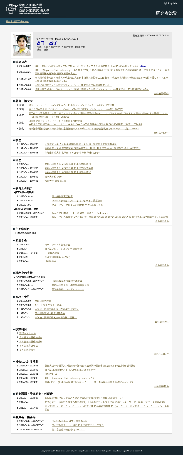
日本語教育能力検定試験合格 (50, 313)
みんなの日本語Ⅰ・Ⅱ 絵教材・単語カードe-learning (80, 213)
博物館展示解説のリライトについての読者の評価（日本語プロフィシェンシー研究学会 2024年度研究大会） (92, 89)
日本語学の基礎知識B (30, 341)
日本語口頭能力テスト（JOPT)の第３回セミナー (70, 369)
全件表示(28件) (161, 132)
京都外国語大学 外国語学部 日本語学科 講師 (68, 172)
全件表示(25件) (161, 93)
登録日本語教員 (43, 301)
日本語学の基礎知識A (30, 337)
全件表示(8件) (162, 221)
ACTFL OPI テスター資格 (48, 305)
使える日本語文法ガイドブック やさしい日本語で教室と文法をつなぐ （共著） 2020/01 (76, 109)
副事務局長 (53, 253)
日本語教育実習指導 (62, 196)
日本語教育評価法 (28, 345)
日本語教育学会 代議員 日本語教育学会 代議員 (78, 425)
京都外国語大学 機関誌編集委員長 (70, 285)
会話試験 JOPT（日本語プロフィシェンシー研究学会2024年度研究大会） (73, 85)
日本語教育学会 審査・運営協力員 (69, 421)
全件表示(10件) (161, 386)
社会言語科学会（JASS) (57, 257)
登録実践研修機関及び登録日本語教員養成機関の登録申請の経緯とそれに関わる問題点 (90, 365)
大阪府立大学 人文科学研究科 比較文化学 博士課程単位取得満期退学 (81, 144)
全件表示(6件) (162, 321)
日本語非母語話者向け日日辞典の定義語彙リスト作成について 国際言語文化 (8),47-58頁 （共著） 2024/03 (84, 128)
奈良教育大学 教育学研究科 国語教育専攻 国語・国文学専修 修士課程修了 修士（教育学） (92, 148)
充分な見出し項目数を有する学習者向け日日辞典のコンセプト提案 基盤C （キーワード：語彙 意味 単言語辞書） (105, 402)
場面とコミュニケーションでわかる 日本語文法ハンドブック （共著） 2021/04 (71, 105)
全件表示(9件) (162, 265)
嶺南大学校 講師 (53, 176)
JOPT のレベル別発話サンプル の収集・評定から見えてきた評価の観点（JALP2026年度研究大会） (87, 66)
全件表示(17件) (161, 354)
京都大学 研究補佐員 (55, 180)
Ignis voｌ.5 (51, 373)
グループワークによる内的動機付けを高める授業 (77, 205)
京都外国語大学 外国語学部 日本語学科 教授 (68, 164)
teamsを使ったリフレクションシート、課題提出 (77, 200)
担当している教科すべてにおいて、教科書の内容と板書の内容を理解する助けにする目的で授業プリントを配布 (110, 217)
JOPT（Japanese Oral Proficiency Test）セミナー (71, 378)
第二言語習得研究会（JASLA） (68, 429)
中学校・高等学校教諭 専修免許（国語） (57, 309)
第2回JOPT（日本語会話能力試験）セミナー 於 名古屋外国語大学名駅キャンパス (89, 382)
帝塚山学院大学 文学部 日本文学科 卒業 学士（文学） (73, 152)
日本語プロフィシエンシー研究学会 (63, 248)
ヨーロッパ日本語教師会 (57, 244)
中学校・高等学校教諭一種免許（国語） (56, 317)
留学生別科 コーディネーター (68, 289)
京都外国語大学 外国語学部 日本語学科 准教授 (69, 168)
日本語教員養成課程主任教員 (67, 281)
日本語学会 (50, 261)
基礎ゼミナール (27, 333)
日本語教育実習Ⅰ (28, 349)
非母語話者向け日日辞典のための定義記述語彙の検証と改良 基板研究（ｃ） (85, 398)
